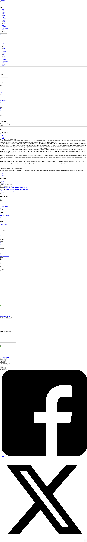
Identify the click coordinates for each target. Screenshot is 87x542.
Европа (4, 15)
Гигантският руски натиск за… (4, 224)
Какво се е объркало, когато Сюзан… (4, 251)
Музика (4, 19)
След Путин (1, 242)
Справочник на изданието (6, 27)
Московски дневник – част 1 (3, 233)
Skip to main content (2, 0)
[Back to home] (7, 37)
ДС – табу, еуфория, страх (3, 100)
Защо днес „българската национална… (5, 265)
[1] (0, 168)
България (4, 47)
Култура (4, 10)
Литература (4, 18)
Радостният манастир (3, 108)
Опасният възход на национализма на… (5, 206)
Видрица (4, 24)
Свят (3, 13)
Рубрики (3, 29)
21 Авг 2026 (2, 181)
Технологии (4, 16)
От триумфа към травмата (3, 92)
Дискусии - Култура (5, 128)
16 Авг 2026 (2, 192)
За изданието (4, 31)
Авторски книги (5, 26)
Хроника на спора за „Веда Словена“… (5, 215)
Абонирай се (2, 125)
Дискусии (3, 9)
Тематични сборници (5, 28)
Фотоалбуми (4, 30)
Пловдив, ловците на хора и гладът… (4, 256)
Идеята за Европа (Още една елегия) (4, 357)
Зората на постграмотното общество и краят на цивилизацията (8, 343)
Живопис (4, 20)
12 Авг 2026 (2, 194)
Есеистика (4, 23)
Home (2, 8)
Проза (3, 55)
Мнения (4, 11)
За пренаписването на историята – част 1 (5, 316)
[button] (43, 269)
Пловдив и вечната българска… (4, 260)
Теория (4, 21)
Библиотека (3, 25)
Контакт (3, 32)
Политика (4, 12)
